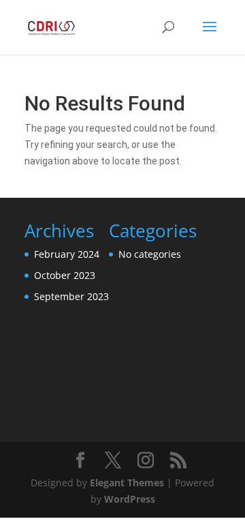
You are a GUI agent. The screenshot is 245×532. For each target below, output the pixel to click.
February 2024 (66, 254)
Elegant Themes (127, 482)
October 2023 (64, 275)
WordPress (129, 498)
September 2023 (71, 296)
